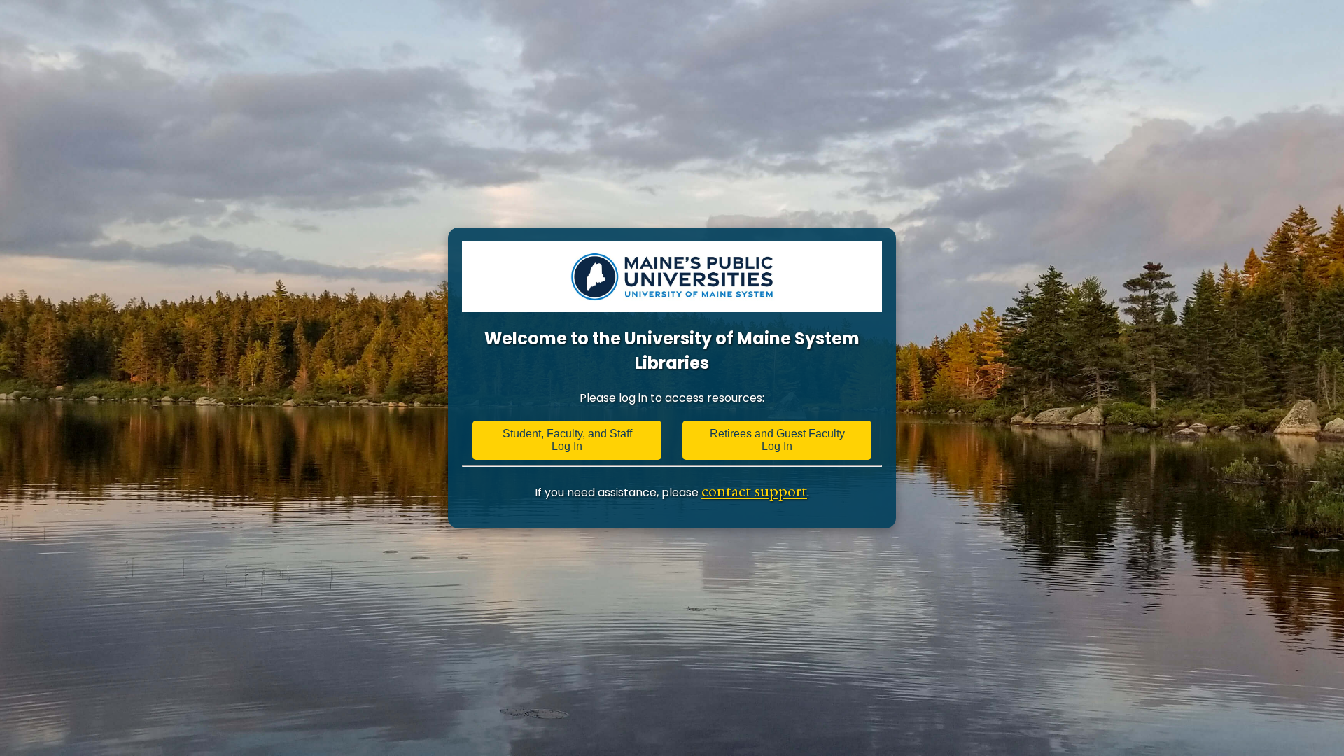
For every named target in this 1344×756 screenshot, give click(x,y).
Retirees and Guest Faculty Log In (777, 440)
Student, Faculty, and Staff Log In (567, 440)
